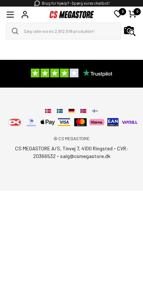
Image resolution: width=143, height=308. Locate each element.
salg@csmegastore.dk (85, 156)
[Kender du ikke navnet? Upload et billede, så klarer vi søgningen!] (129, 31)
